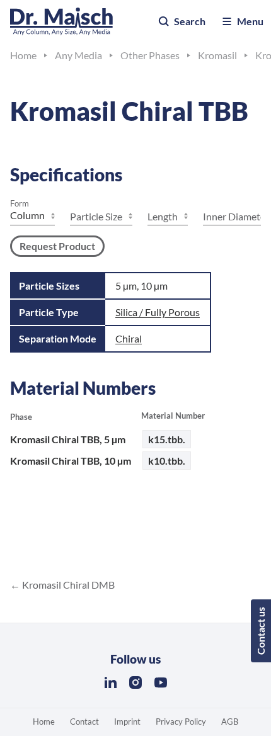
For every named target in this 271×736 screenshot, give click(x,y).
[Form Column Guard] (32, 216)
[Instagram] (135, 682)
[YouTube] (160, 682)
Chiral (128, 338)
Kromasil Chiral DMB (67, 585)
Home (44, 721)
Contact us (261, 631)
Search (189, 21)
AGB (229, 721)
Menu (250, 21)
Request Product (57, 246)
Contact (84, 721)
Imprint (127, 721)
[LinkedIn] (110, 682)
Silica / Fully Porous (157, 312)
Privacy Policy (181, 721)
